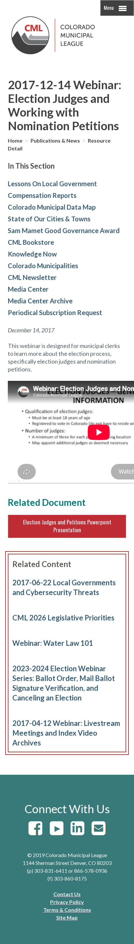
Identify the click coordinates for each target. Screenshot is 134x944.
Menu (109, 7)
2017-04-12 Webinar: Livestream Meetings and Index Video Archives (66, 733)
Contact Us (67, 894)
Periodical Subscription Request (55, 312)
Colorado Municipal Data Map (52, 207)
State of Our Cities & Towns (49, 219)
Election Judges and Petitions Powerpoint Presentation (67, 526)
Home (15, 140)
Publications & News (56, 140)
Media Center (28, 289)
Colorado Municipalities (43, 266)
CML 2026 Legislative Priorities (63, 617)
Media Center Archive (40, 301)
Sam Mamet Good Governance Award (64, 230)
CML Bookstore (31, 242)
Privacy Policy (67, 902)
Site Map (67, 917)
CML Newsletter (32, 277)
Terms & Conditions (67, 910)
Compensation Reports (42, 195)
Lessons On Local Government (52, 183)
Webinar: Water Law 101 (52, 643)
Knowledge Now (32, 254)
